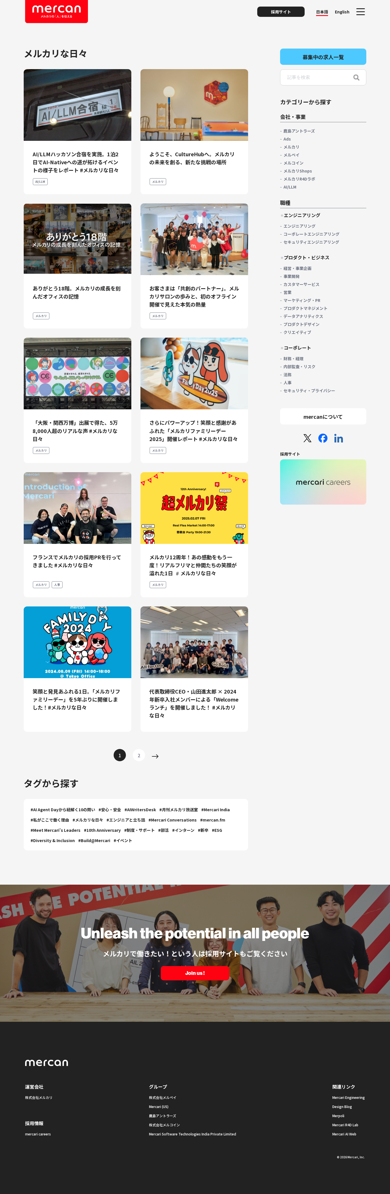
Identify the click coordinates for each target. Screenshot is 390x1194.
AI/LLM (40, 181)
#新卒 (203, 830)
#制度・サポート (139, 830)
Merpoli (338, 1115)
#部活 (163, 830)
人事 (57, 584)
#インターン (183, 830)
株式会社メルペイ (162, 1097)
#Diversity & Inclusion (53, 840)
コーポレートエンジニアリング (311, 234)
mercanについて (323, 416)
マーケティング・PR (302, 300)
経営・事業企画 (297, 268)
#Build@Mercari (94, 840)
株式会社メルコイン (164, 1124)
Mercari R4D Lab (345, 1124)
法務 (288, 374)
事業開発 (291, 276)
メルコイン (293, 163)
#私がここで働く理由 (50, 820)
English (342, 12)
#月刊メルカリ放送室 (178, 809)
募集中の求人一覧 (323, 57)
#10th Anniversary (102, 830)
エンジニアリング (299, 226)
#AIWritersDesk (140, 809)
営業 (288, 292)
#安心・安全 (109, 809)
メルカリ (158, 181)
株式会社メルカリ (39, 1097)
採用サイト (281, 12)
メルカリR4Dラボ (299, 179)
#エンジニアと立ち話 (125, 820)
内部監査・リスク (299, 366)
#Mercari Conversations (172, 820)
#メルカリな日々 (88, 820)
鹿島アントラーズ (299, 131)
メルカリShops (298, 171)
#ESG (217, 830)
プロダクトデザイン (301, 324)
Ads (287, 139)
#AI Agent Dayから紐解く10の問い (63, 809)
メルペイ (291, 155)
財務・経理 (293, 358)
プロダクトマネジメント (305, 308)
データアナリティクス (303, 316)
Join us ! (195, 973)
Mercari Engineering (348, 1097)
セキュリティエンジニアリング (311, 242)
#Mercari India (215, 809)
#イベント (123, 840)
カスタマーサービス (301, 284)
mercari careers (38, 1133)
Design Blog (342, 1106)
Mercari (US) (158, 1106)
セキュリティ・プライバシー (309, 390)
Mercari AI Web (344, 1133)
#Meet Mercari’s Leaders (56, 830)
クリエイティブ (297, 332)
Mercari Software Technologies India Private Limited (192, 1133)
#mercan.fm (212, 820)
